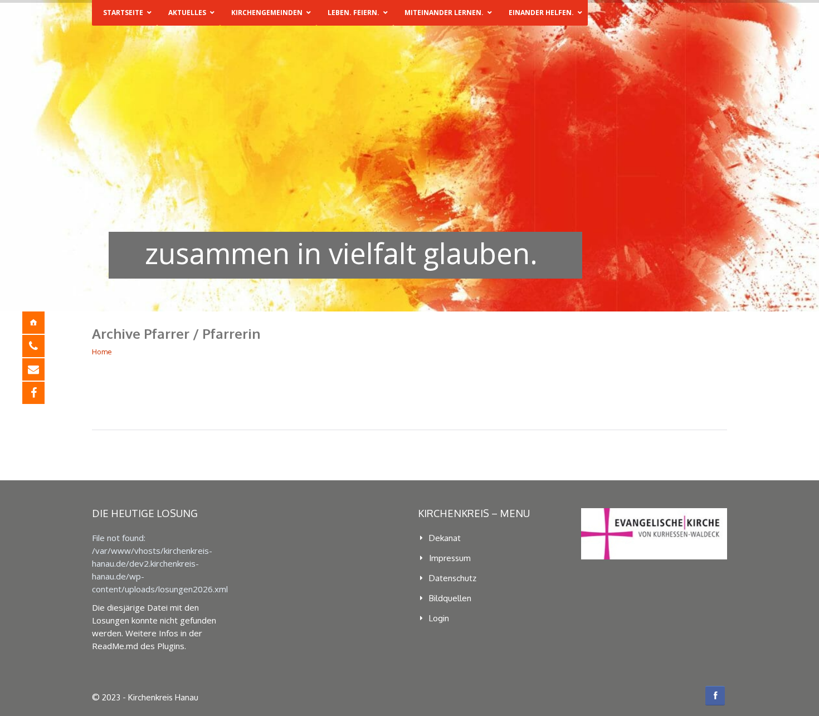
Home (102, 351)
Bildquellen (450, 598)
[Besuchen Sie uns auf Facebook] (42, 393)
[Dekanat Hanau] (42, 322)
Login (439, 618)
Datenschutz (452, 578)
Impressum (450, 558)
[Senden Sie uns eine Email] (42, 369)
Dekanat (445, 538)
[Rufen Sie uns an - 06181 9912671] (42, 346)
